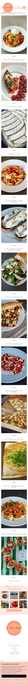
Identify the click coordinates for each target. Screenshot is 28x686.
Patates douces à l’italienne (14, 106)
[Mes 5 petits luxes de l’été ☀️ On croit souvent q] (14, 604)
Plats (14, 56)
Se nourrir (14, 646)
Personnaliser (14, 679)
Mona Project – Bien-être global (15, 645)
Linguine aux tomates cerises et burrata (14, 59)
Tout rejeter (14, 683)
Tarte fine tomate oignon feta (14, 343)
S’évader (14, 650)
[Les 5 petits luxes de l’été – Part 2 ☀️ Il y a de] (5, 604)
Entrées (14, 293)
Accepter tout (14, 676)
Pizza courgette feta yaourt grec (14, 439)
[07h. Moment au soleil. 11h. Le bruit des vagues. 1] (23, 604)
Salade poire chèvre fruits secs (14, 297)
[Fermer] (26, 663)
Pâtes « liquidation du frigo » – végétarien (14, 534)
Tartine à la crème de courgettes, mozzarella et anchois (13, 249)
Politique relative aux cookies (11, 672)
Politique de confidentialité (15, 653)
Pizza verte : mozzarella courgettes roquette (14, 486)
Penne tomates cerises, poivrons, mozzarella (14, 201)
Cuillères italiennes (14, 581)
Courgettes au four (14, 153)
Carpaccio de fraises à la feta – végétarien (14, 391)
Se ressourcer (14, 648)
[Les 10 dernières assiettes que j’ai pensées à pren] (5, 595)
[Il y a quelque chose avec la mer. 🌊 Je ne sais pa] (14, 595)
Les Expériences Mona (15, 652)
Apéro (14, 245)
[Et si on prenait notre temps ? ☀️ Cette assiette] (23, 595)
